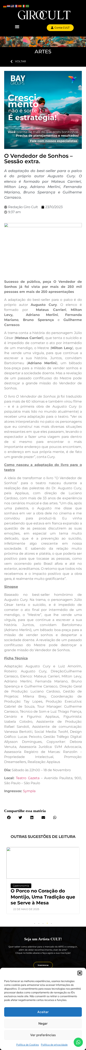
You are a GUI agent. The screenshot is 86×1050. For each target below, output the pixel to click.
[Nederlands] (9, 6)
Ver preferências (43, 1035)
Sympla (29, 791)
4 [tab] (47, 923)
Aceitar (43, 1012)
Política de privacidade (54, 1044)
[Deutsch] (5, 6)
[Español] (20, 6)
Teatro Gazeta (27, 778)
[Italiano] (24, 6)
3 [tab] (43, 923)
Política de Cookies (27, 1044)
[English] (12, 6)
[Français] (16, 6)
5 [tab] (51, 923)
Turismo (23, 885)
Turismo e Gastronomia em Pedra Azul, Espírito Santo (44, 897)
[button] (80, 973)
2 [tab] (39, 923)
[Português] (27, 6)
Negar (43, 1023)
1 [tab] (35, 923)
